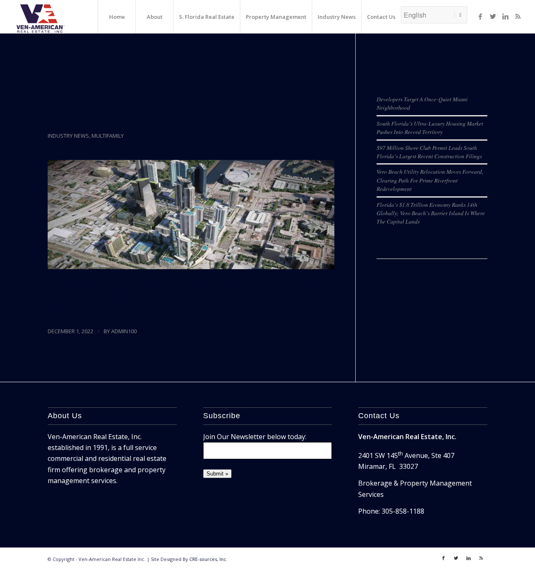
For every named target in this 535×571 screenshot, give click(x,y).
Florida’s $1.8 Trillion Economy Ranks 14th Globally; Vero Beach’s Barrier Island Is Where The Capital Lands (431, 213)
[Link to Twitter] (493, 16)
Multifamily (108, 135)
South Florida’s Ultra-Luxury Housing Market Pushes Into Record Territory (430, 127)
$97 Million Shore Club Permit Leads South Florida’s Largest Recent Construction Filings (429, 152)
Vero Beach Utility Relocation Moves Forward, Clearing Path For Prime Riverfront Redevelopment (430, 180)
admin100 (124, 331)
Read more (65, 310)
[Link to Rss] (518, 16)
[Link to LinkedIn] (505, 16)
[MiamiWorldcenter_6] (191, 214)
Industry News (68, 135)
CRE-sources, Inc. (208, 559)
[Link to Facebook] (480, 16)
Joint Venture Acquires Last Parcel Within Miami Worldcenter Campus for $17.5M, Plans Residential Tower (179, 103)
